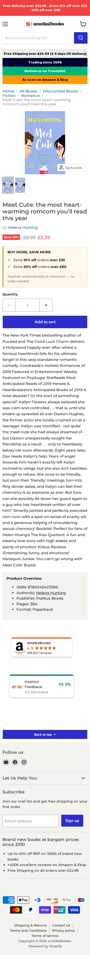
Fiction (9, 95)
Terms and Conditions (28, 930)
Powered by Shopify (45, 946)
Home (8, 91)
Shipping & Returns (30, 925)
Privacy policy (63, 930)
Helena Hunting (23, 227)
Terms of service (45, 936)
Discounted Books (60, 91)
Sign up (72, 820)
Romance (30, 95)
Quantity (10, 294)
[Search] (81, 38)
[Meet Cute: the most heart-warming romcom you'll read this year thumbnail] (8, 185)
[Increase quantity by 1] (46, 305)
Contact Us (61, 925)
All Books (29, 91)
